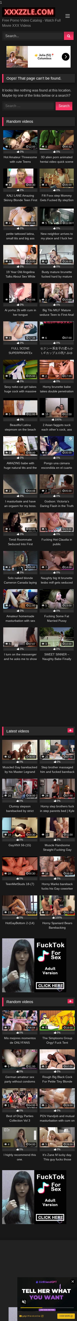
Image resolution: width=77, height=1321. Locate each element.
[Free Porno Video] (31, 12)
